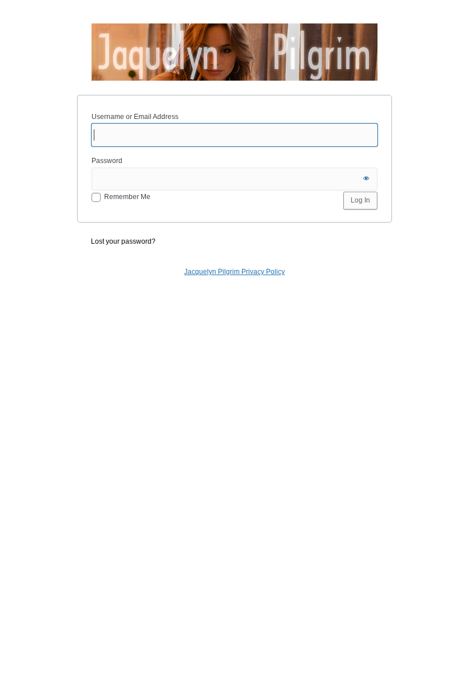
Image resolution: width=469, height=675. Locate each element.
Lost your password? (123, 241)
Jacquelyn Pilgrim (234, 52)
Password (107, 161)
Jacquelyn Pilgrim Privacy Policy (234, 272)
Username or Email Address (135, 117)
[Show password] (366, 179)
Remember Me (127, 197)
